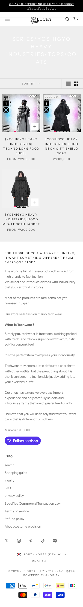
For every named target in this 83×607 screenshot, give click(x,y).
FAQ (8, 488)
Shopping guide (16, 473)
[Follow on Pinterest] (31, 540)
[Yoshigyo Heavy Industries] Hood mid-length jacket (21, 219)
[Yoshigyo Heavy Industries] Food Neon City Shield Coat (61, 146)
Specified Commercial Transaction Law (33, 503)
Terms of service (17, 511)
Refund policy (14, 519)
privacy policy (14, 496)
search (9, 465)
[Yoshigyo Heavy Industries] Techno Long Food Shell (21, 146)
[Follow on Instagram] (19, 540)
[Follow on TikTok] (43, 540)
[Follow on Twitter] (7, 540)
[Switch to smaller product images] (76, 83)
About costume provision (23, 526)
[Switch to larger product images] (68, 83)
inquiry (9, 480)
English (39, 561)
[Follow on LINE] (55, 540)
